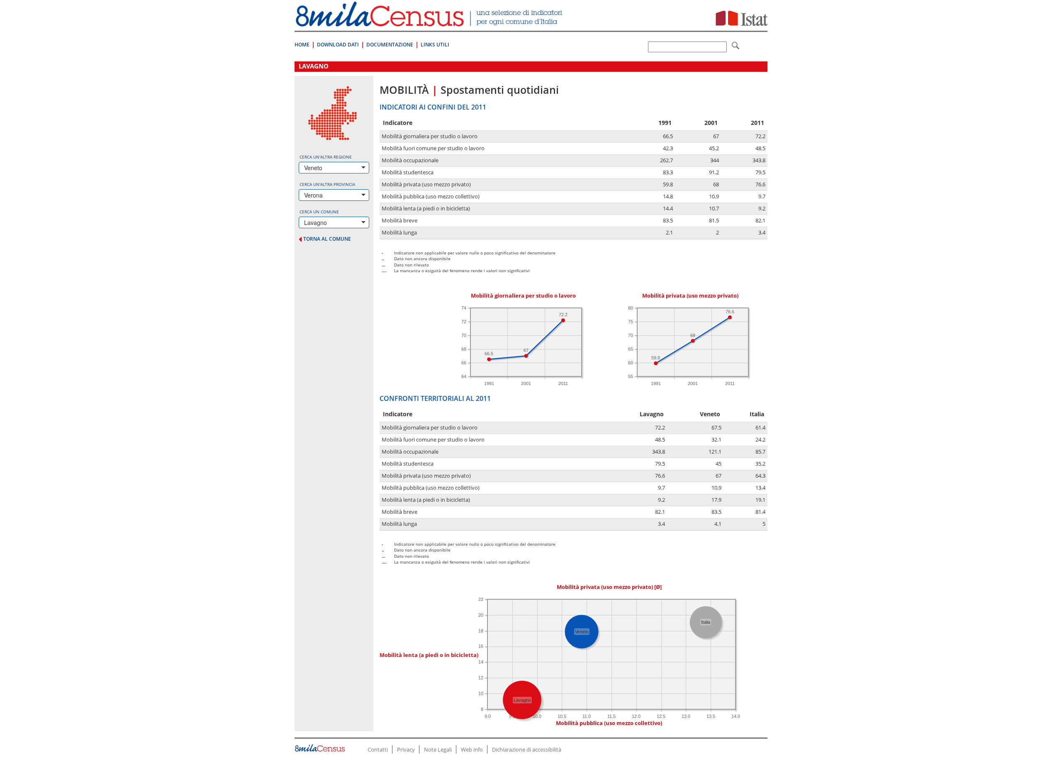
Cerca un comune (319, 212)
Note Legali (438, 749)
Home (302, 44)
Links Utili (435, 44)
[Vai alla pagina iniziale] (430, 22)
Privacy (406, 749)
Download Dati (338, 44)
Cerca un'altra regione (326, 157)
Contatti (378, 749)
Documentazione (389, 44)
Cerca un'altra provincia (327, 184)
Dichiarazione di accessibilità (526, 749)
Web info (472, 749)
